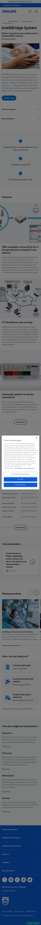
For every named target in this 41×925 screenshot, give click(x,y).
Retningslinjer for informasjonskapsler (24, 468)
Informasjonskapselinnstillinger (20, 474)
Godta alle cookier (20, 484)
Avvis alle (20, 479)
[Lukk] (36, 437)
